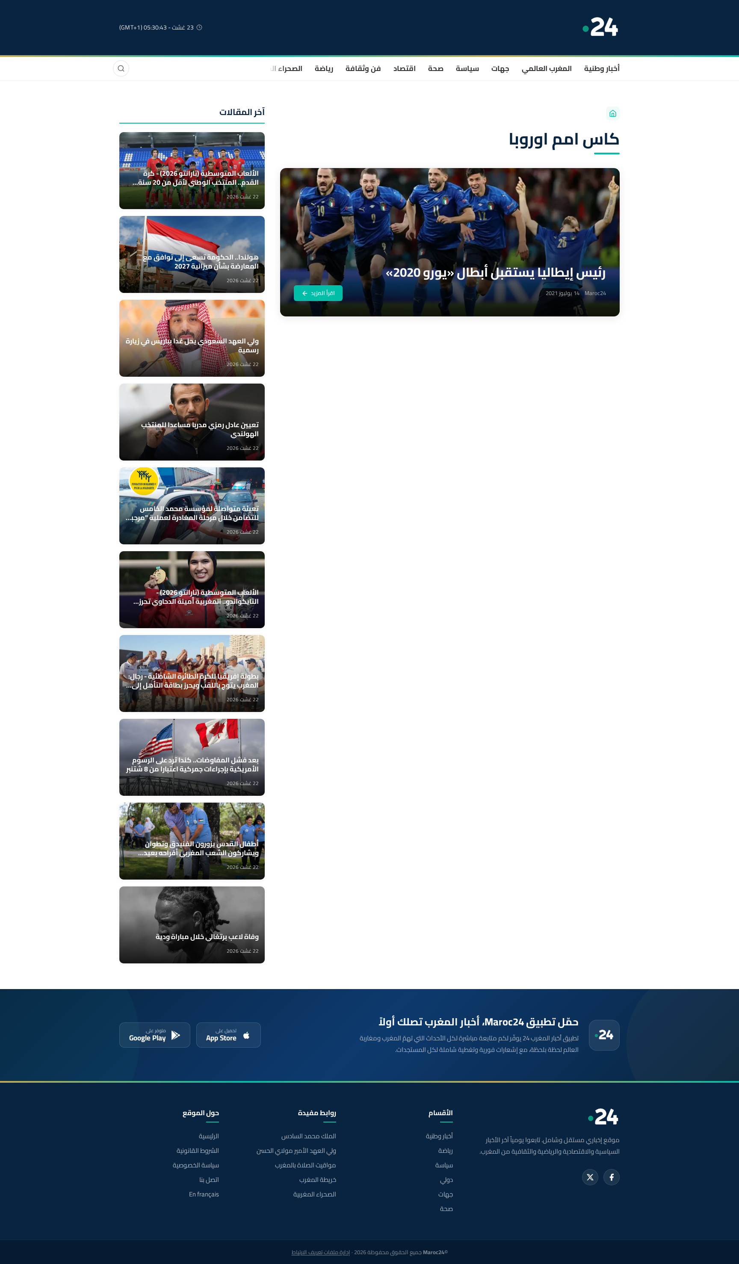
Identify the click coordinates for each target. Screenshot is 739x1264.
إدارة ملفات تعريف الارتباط (321, 1252)
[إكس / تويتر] (590, 1177)
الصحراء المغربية (276, 68)
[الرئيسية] (613, 113)
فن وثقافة (363, 68)
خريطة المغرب (317, 1180)
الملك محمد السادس (308, 1136)
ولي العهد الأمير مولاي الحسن (296, 1151)
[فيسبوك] (611, 1177)
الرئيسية (209, 1136)
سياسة (467, 68)
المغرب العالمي (547, 68)
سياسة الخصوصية (196, 1165)
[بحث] (121, 68)
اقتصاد (404, 68)
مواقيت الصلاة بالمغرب (305, 1165)
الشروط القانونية (198, 1151)
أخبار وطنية (602, 68)
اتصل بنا (209, 1180)
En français (204, 1194)
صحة (435, 68)
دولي (446, 1180)
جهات (500, 68)
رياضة (324, 68)
